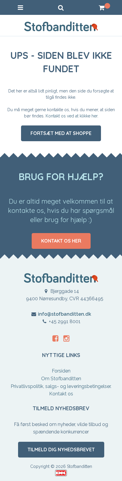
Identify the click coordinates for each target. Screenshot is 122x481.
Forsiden (61, 371)
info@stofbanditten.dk (64, 314)
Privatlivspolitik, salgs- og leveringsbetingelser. (61, 386)
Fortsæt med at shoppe (61, 133)
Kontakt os (61, 394)
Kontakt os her (61, 241)
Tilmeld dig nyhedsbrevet (61, 449)
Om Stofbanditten (61, 378)
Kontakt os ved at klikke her (71, 116)
